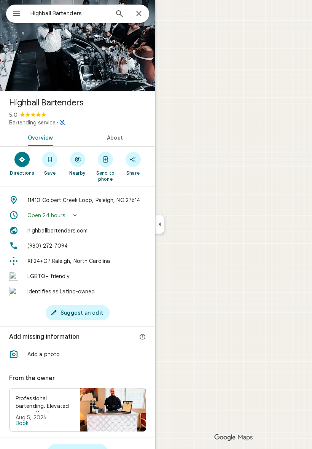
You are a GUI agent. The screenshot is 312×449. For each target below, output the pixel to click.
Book (22, 423)
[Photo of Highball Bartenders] (77, 45)
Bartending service (32, 122)
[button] (77, 215)
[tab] (39, 137)
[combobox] (69, 13)
